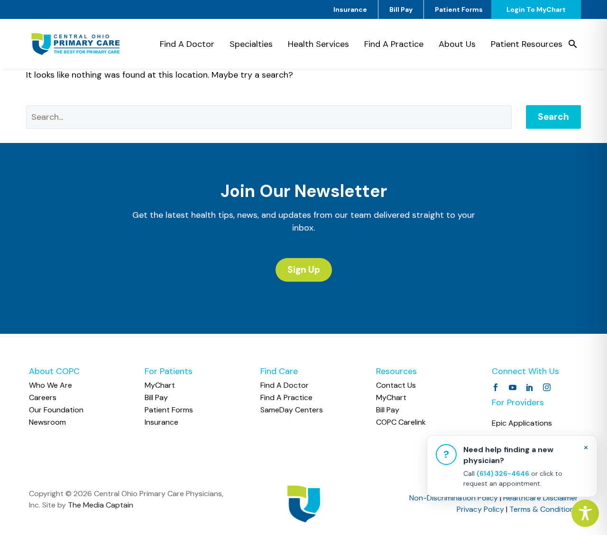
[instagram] (547, 387)
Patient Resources (526, 44)
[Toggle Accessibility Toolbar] (585, 513)
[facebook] (495, 387)
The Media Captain (100, 505)
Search (553, 117)
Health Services (318, 44)
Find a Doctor (187, 44)
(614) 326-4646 (503, 473)
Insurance (350, 9)
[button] (573, 44)
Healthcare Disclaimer (540, 498)
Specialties (251, 44)
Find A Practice (393, 44)
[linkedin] (529, 387)
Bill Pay (401, 9)
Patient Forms (459, 9)
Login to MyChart (536, 9)
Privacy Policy (480, 509)
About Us (457, 44)
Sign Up (303, 270)
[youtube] (512, 387)
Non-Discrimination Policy (453, 498)
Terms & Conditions (543, 509)
